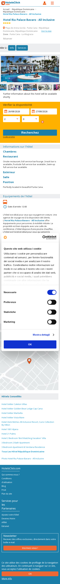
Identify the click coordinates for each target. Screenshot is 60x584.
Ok (30, 573)
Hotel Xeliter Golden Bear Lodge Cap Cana (22, 408)
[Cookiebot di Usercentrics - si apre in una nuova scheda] (42, 237)
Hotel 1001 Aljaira (10, 429)
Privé (4, 490)
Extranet (5, 526)
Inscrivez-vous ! (30, 547)
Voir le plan (46, 31)
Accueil (6, 9)
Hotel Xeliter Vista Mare (13, 417)
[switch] (51, 302)
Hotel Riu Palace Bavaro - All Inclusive (22, 14)
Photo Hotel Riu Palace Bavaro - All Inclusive (23, 458)
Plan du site (7, 493)
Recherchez (30, 132)
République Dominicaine (23, 9)
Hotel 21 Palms (9, 433)
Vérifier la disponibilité (17, 104)
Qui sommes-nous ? (11, 474)
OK (30, 344)
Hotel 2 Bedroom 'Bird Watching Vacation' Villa (24, 438)
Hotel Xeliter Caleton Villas (14, 404)
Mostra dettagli (41, 334)
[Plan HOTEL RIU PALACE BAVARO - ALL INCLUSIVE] (29, 361)
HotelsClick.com (10, 3)
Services (22, 47)
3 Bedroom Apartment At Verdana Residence (23, 447)
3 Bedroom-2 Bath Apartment (16, 442)
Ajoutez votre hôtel (10, 514)
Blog (4, 486)
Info (12, 47)
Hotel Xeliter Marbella (12, 413)
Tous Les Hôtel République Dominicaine (23, 451)
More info (7, 578)
